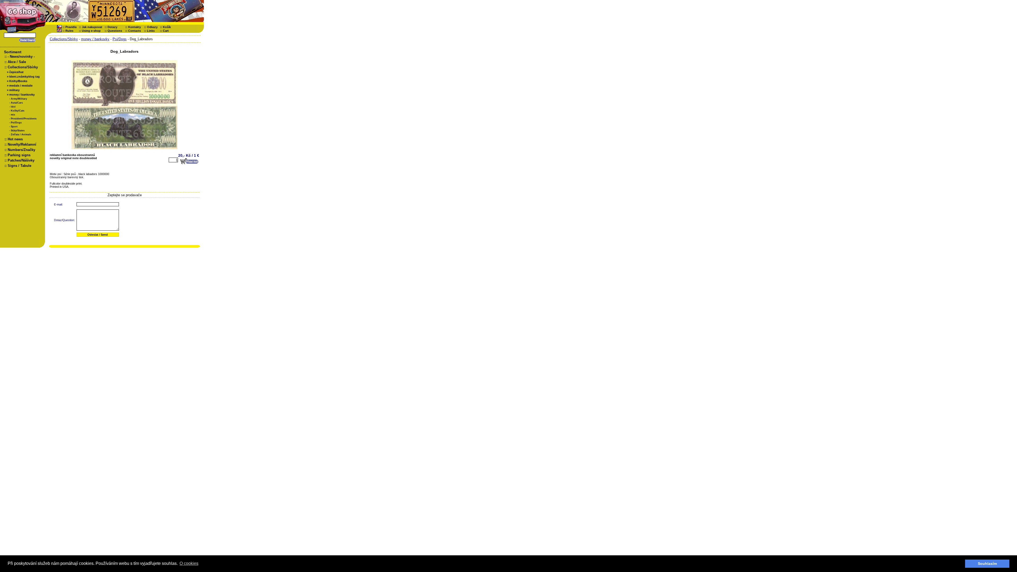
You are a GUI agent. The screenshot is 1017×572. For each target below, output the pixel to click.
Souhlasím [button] (987, 563)
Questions (115, 30)
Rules (69, 30)
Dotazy (112, 27)
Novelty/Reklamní (22, 144)
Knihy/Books (18, 81)
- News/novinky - (21, 57)
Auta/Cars (17, 102)
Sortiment (12, 52)
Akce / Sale (17, 62)
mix (13, 114)
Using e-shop (91, 30)
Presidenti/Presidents (24, 118)
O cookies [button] (189, 563)
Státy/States (18, 130)
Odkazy (152, 27)
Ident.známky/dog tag (24, 76)
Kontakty (134, 27)
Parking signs (19, 155)
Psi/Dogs (16, 122)
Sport (14, 126)
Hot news (15, 139)
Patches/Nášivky (21, 160)
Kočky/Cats (17, 110)
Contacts (134, 30)
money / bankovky (22, 94)
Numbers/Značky (21, 150)
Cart (167, 30)
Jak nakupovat (92, 27)
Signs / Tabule (19, 166)
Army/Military (19, 98)
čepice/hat (16, 72)
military (14, 90)
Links (151, 30)
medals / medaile (21, 85)
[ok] (26, 40)
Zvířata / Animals (21, 134)
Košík (168, 27)
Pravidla (71, 27)
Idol (13, 106)
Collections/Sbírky (23, 67)
